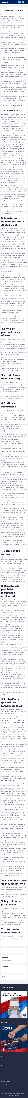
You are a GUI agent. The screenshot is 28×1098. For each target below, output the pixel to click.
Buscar (24, 950)
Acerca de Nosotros (5, 1072)
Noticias (2, 1062)
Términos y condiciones (6, 1081)
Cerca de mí (3, 1074)
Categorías (3, 1064)
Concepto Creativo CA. (14, 1095)
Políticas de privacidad (6, 1084)
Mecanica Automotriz (7, 960)
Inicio (2, 1060)
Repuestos (3, 1069)
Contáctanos (3, 1076)
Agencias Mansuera (5, 1067)
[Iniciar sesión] (19, 2)
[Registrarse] (23, 2)
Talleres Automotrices (6, 1065)
